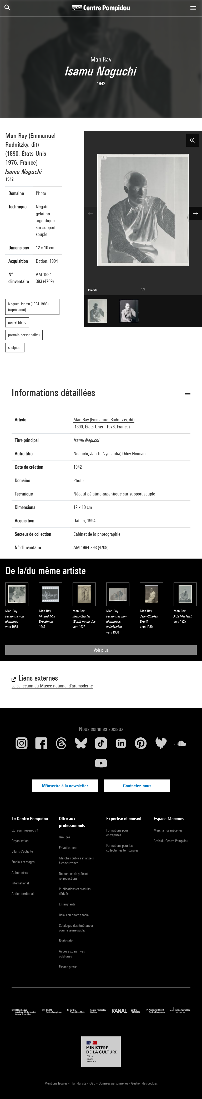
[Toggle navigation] (193, 8)
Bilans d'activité (22, 851)
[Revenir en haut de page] (190, 1087)
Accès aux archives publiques (72, 953)
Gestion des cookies (144, 1083)
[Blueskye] (81, 745)
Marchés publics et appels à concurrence (76, 860)
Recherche (66, 941)
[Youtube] (101, 765)
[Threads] (61, 745)
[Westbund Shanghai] (158, 1014)
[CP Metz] (78, 1014)
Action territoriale (23, 894)
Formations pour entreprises (117, 832)
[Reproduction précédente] (90, 213)
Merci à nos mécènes (168, 830)
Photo (41, 193)
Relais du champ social (74, 915)
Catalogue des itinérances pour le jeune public (76, 927)
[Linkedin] (121, 745)
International (20, 883)
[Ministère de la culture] (101, 1051)
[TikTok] (101, 745)
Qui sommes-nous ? (25, 830)
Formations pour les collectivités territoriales (122, 847)
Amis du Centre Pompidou (171, 841)
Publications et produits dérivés (74, 891)
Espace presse (68, 967)
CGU (92, 1083)
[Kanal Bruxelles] (129, 1014)
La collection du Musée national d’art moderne (52, 685)
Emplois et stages (23, 862)
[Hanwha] (180, 1014)
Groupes (64, 837)
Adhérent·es (20, 872)
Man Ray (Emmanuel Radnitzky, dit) (103, 419)
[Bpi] (27, 1014)
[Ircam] (54, 1014)
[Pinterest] (141, 745)
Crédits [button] (92, 290)
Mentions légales (56, 1083)
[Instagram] (22, 745)
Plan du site (78, 1083)
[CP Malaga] (101, 1014)
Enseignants (67, 904)
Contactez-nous (137, 785)
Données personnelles (114, 1083)
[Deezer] (161, 745)
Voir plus (101, 650)
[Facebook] (42, 745)
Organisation (20, 841)
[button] (101, 393)
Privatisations (68, 847)
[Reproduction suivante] (195, 213)
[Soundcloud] (180, 745)
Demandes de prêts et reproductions (73, 876)
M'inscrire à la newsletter (65, 785)
